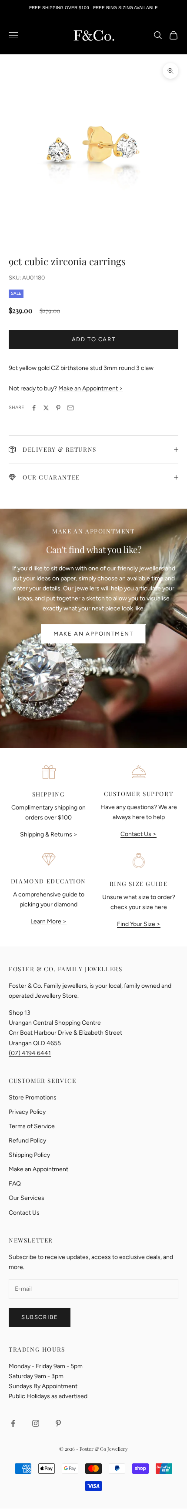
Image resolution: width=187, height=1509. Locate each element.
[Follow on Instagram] (35, 1423)
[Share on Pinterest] (58, 407)
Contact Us (24, 1212)
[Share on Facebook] (33, 407)
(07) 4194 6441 (30, 1053)
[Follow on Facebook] (13, 1423)
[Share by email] (70, 407)
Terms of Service (32, 1126)
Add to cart (94, 339)
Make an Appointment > (90, 388)
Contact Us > (138, 834)
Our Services (26, 1198)
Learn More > (48, 921)
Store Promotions (33, 1097)
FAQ (15, 1183)
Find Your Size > (138, 924)
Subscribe (39, 1317)
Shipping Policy (29, 1155)
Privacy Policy (27, 1112)
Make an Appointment (93, 633)
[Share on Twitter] (46, 407)
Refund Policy (27, 1140)
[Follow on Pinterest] (58, 1423)
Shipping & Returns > (48, 834)
